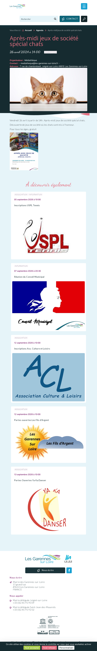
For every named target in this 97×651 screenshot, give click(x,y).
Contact (72, 18)
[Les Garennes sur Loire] (17, 6)
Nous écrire (48, 570)
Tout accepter (32, 647)
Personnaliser (66, 647)
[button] (84, 6)
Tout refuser (49, 647)
